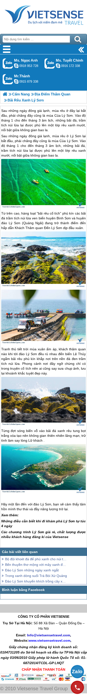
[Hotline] (77, 687)
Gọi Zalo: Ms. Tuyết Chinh (49, 63)
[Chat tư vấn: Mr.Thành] (16, 81)
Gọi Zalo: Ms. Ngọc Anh (7, 63)
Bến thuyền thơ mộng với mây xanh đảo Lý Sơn (36, 565)
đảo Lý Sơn (10, 223)
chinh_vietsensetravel (58, 65)
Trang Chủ (43, 15)
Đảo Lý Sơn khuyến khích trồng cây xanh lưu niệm (36, 581)
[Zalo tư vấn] (77, 672)
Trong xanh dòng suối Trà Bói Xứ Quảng (36, 576)
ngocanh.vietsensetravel (16, 65)
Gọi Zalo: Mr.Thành (7, 79)
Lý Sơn (75, 136)
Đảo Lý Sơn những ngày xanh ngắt (32, 570)
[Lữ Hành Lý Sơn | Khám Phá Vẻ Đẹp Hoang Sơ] (5, 94)
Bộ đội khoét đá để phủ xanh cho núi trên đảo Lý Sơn (36, 559)
